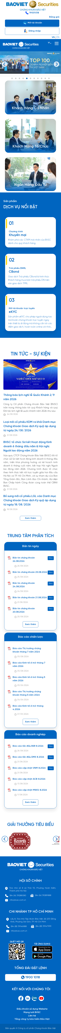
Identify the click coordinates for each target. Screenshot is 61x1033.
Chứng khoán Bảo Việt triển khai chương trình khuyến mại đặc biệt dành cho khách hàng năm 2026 (30, 248)
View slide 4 (23, 78)
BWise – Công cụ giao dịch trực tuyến (32, 106)
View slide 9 (41, 78)
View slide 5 (27, 78)
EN (57, 37)
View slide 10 (45, 78)
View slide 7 (34, 78)
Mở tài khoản (34, 23)
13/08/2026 (22, 784)
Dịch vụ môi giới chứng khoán (28, 109)
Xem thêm (30, 289)
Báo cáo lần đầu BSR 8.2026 (28, 746)
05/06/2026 (23, 685)
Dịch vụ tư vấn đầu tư (28, 151)
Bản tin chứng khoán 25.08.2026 (30, 572)
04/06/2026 (23, 700)
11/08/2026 (22, 795)
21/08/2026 (12, 435)
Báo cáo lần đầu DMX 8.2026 (28, 757)
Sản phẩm (10, 201)
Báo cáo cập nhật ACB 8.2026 (29, 779)
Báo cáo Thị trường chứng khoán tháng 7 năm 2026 (27, 650)
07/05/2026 (22, 714)
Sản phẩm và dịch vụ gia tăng (32, 148)
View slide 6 (30, 78)
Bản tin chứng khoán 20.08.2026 (24, 610)
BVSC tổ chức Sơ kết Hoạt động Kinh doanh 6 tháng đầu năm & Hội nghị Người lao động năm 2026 (27, 446)
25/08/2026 (22, 577)
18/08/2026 (12, 509)
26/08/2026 (22, 566)
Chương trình (16, 231)
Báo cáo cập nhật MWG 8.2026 (30, 790)
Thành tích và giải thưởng (32, 186)
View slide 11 (49, 78)
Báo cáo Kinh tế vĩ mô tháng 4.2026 (28, 708)
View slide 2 (15, 78)
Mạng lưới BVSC (32, 1012)
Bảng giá (54, 17)
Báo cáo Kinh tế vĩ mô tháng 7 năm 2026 (29, 664)
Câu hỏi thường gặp (29, 189)
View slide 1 (12, 78)
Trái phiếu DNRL (17, 268)
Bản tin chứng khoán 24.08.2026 (24, 585)
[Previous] (4, 64)
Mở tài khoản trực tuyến (22, 308)
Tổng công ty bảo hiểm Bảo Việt (32, 1019)
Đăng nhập (34, 31)
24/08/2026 (12, 414)
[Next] (56, 64)
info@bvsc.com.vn (18, 900)
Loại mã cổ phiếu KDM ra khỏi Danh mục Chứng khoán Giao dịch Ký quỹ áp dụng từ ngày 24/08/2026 (29, 426)
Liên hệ (32, 1016)
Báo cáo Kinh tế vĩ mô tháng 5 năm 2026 (29, 679)
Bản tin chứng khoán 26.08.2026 (24, 559)
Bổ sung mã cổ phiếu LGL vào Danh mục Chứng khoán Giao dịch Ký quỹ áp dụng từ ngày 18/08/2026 (29, 500)
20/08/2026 (22, 617)
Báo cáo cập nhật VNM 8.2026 (29, 768)
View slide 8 (38, 78)
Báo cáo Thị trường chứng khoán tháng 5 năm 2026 (27, 693)
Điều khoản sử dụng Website (32, 1009)
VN (53, 37)
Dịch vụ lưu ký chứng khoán (27, 113)
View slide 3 (19, 78)
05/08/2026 (23, 657)
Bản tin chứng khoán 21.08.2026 (30, 597)
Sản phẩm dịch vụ (28, 183)
